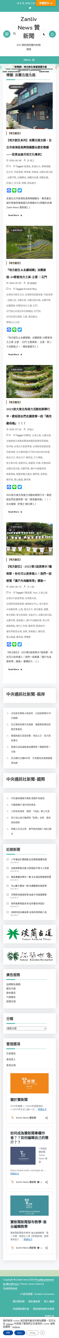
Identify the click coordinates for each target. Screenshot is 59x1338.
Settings (33, 1333)
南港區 (27, 166)
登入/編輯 (49, 1301)
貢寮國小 (32, 631)
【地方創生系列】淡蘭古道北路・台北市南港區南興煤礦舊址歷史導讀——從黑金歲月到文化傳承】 (29, 147)
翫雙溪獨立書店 (24, 474)
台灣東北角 (30, 598)
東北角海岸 (21, 615)
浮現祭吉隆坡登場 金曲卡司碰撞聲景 (29, 894)
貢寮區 (43, 474)
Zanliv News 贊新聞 (29, 27)
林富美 (27, 172)
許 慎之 (30, 160)
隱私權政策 (34, 1301)
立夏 (25, 316)
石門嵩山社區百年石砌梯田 (19, 311)
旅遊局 (31, 463)
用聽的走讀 (32, 177)
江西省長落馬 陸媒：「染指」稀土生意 (30, 811)
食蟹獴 (27, 637)
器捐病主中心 (31, 603)
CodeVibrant (10, 1288)
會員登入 (11, 1059)
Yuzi (35, 592)
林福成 (35, 172)
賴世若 (9, 479)
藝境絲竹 (40, 626)
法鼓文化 (32, 615)
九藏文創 (46, 435)
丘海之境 (36, 435)
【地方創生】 (15, 133)
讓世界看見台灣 (14, 631)
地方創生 (43, 603)
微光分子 (10, 457)
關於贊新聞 (19, 1301)
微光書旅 (38, 609)
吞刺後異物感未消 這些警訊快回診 (28, 903)
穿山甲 (46, 620)
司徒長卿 (18, 172)
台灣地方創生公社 (15, 294)
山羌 (20, 609)
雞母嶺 (27, 479)
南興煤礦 (46, 166)
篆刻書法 (32, 316)
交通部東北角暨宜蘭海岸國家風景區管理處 (27, 441)
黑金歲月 (31, 183)
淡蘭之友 (11, 300)
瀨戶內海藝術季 (38, 468)
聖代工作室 (21, 626)
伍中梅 (9, 446)
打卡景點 (38, 457)
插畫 (46, 609)
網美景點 (10, 474)
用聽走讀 (43, 177)
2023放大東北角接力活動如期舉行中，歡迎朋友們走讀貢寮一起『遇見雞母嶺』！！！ (29, 416)
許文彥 (17, 183)
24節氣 (27, 435)
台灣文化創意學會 (23, 446)
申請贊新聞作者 (21, 1309)
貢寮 (25, 631)
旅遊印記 (22, 463)
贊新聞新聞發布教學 (43, 1309)
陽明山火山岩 (13, 322)
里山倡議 (18, 479)
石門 (35, 305)
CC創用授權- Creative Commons (37, 1294)
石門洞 (37, 311)
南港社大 (36, 166)
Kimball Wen (30, 289)
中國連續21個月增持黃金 (23, 804)
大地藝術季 (11, 609)
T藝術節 (28, 592)
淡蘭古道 (21, 300)
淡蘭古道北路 (46, 172)
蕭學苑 (36, 474)
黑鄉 (24, 183)
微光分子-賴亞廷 (24, 457)
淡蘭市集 (11, 177)
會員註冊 (11, 1065)
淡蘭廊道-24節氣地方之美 (19, 305)
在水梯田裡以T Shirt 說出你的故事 (33, 452)
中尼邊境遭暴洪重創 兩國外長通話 (28, 798)
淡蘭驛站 (21, 177)
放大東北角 (11, 463)
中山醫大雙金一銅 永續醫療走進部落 (29, 886)
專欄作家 (49, 1316)
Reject (19, 1333)
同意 (8, 1333)
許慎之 (9, 183)
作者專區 (11, 1053)
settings (9, 1324)
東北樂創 (10, 615)
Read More (13, 215)
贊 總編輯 (32, 283)
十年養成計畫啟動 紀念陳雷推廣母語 (29, 859)
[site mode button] (44, 34)
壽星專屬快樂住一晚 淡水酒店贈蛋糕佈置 (31, 877)
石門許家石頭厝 (14, 316)
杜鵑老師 (46, 463)
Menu (27, 59)
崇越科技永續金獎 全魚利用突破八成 (29, 912)
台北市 (9, 172)
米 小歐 (30, 587)
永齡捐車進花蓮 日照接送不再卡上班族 (30, 868)
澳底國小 (20, 620)
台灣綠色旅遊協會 (34, 294)
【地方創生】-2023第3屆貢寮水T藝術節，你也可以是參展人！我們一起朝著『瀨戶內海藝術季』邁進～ (29, 574)
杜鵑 (38, 463)
